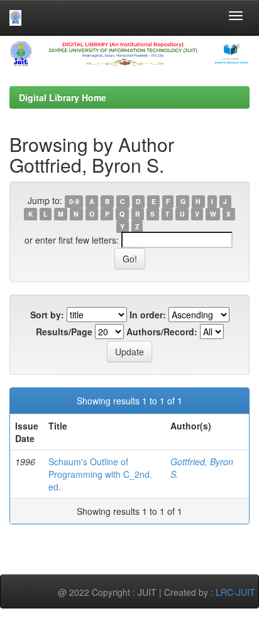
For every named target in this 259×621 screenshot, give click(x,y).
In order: (148, 314)
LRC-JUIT (235, 592)
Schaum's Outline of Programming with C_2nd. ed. (100, 474)
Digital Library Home (62, 97)
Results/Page (64, 331)
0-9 (74, 201)
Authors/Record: (161, 331)
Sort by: (47, 314)
